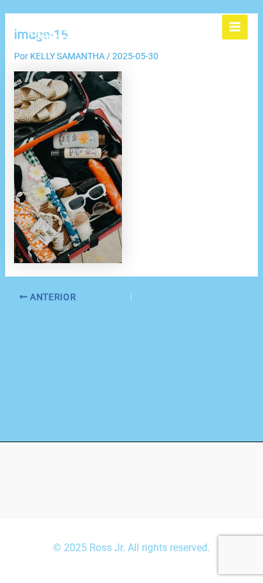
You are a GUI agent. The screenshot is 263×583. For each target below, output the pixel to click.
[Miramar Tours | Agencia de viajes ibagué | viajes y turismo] (47, 27)
